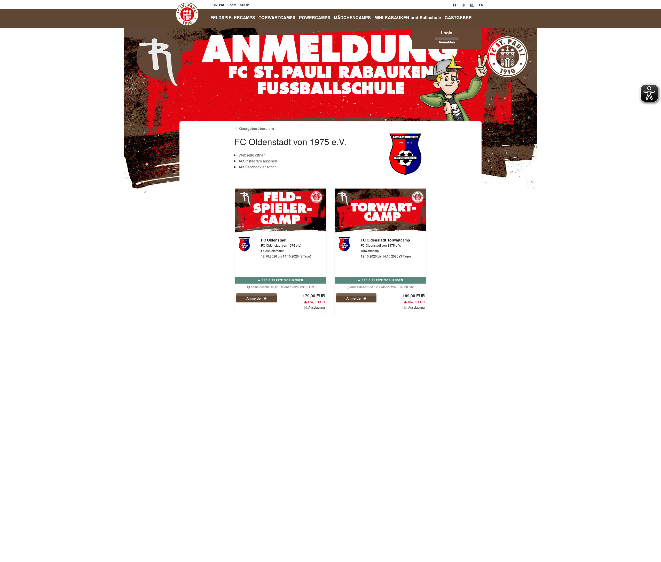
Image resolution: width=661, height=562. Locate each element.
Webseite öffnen (252, 155)
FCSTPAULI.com (223, 5)
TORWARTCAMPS (277, 17)
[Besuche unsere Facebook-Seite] (454, 5)
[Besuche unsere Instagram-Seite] (463, 5)
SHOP (244, 5)
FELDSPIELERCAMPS (232, 17)
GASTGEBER (458, 17)
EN (481, 5)
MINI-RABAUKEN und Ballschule (407, 17)
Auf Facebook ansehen (258, 166)
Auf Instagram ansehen (258, 160)
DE (472, 5)
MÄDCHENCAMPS (352, 17)
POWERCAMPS (314, 17)
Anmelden (447, 42)
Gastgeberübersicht (256, 128)
